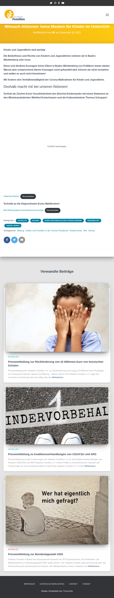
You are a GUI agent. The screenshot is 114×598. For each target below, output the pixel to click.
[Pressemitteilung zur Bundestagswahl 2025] (57, 510)
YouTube (63, 3)
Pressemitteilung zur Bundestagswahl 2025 (35, 554)
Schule (91, 230)
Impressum (29, 584)
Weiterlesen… (58, 377)
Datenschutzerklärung (52, 584)
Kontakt (73, 584)
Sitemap (86, 584)
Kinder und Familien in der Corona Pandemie (63, 220)
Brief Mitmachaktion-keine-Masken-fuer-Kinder (23, 210)
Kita (85, 230)
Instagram (55, 3)
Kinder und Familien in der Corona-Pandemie (47, 230)
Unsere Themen (12, 225)
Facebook (59, 3)
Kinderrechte (93, 220)
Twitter (51, 3)
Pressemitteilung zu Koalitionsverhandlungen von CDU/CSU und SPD (52, 454)
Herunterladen (28, 196)
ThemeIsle (68, 591)
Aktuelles (22, 220)
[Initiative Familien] (16, 14)
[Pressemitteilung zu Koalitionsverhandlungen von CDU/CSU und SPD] (57, 415)
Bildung (35, 220)
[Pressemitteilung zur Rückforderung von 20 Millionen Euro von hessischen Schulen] (57, 317)
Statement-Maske (11, 196)
